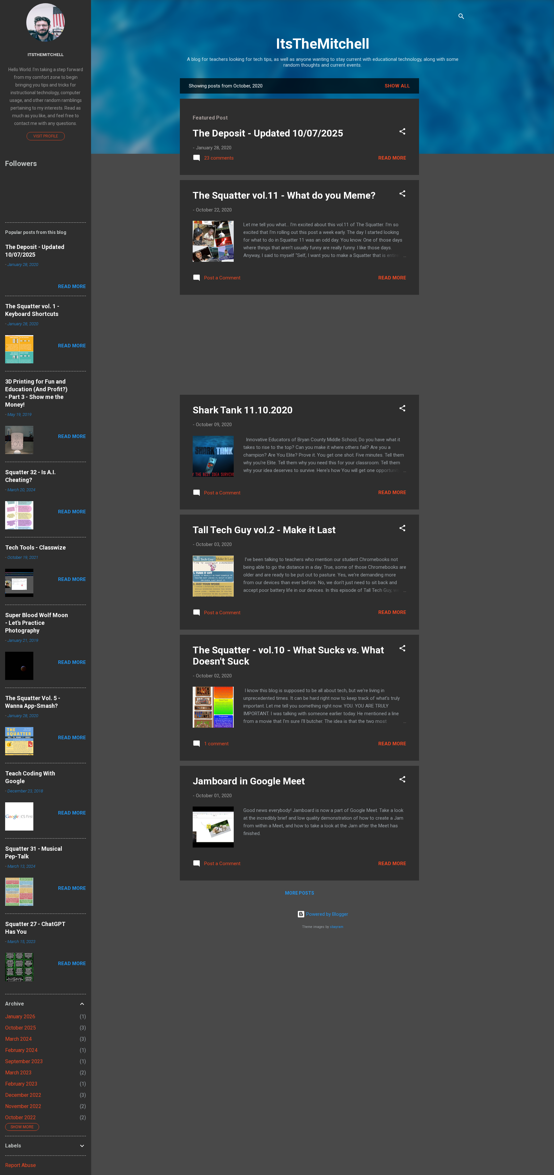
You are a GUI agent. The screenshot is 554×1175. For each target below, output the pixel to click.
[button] (402, 132)
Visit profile (45, 136)
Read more (392, 158)
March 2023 (18, 1073)
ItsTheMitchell (322, 43)
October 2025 (20, 1028)
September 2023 (24, 1061)
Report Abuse (20, 1165)
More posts (299, 893)
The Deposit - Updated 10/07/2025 (268, 133)
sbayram (336, 927)
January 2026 (20, 1017)
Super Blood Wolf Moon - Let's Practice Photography (36, 623)
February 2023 (21, 1084)
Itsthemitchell (45, 54)
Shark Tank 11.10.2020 (243, 410)
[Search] (461, 17)
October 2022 (20, 1117)
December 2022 (23, 1095)
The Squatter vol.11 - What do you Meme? (284, 195)
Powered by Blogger (326, 914)
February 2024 (21, 1050)
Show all (397, 86)
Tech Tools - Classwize (35, 547)
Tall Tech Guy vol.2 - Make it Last (264, 529)
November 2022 (23, 1106)
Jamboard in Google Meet (249, 781)
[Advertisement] (444, 174)
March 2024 (18, 1039)
